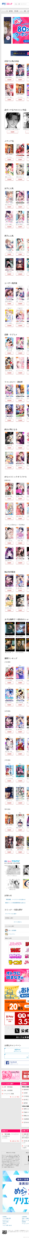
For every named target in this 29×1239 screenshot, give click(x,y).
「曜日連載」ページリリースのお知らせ (10, 1136)
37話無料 (20, 420)
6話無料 (20, 226)
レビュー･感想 (23, 11)
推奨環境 (24, 1221)
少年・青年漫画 (7, 1087)
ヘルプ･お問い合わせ (7, 1225)
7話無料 (9, 99)
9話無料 (9, 420)
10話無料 (20, 274)
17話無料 (20, 373)
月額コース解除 (25, 1218)
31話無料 (20, 353)
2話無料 (20, 467)
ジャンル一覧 (5, 11)
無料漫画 (11, 11)
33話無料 (9, 373)
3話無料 (20, 99)
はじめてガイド (6, 1220)
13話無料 (9, 754)
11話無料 (20, 325)
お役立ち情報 (5, 1221)
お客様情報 (24, 1216)
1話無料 (20, 254)
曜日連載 (16, 11)
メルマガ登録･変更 (7, 1218)
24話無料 (20, 179)
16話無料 (20, 562)
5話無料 (20, 159)
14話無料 (20, 803)
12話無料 (9, 79)
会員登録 (4, 1216)
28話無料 (9, 803)
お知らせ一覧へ (16, 1141)
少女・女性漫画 (7, 1090)
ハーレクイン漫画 (8, 1093)
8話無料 (9, 207)
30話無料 (9, 400)
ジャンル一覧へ (16, 1097)
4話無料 (20, 79)
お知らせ (4, 1223)
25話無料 (9, 179)
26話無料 (9, 226)
